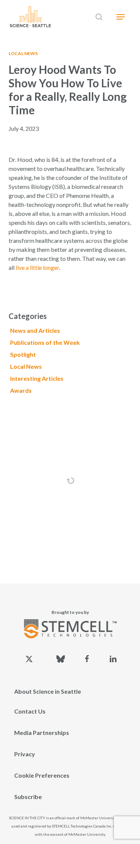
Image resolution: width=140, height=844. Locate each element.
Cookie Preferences (41, 775)
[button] (120, 17)
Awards (21, 390)
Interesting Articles (36, 378)
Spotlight (23, 354)
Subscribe (28, 796)
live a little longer (37, 267)
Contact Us (30, 711)
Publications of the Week (45, 342)
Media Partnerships (41, 732)
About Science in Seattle (47, 691)
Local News (23, 53)
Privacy (24, 753)
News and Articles (35, 330)
